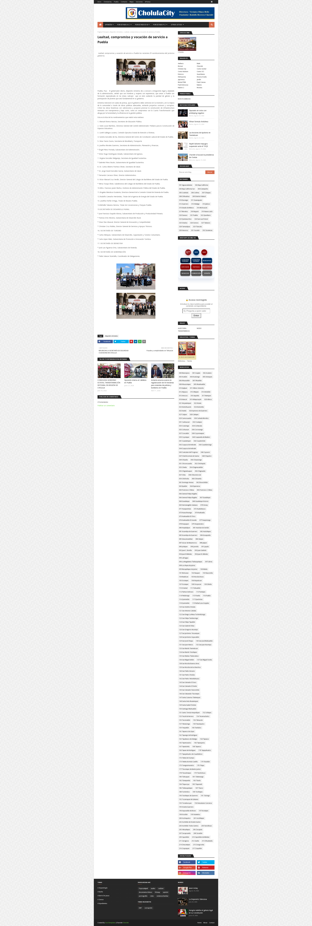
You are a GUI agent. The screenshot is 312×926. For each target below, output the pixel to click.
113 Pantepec (200, 592)
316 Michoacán (202, 208)
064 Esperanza (195, 486)
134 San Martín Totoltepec (188, 652)
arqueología (103, 888)
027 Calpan (183, 414)
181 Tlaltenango (198, 777)
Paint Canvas (201, 82)
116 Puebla (206, 596)
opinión (165, 892)
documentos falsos (145, 892)
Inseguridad (207, 267)
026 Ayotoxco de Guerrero (198, 411)
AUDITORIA (182, 328)
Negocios (185, 273)
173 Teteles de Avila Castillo (188, 762)
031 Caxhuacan (184, 422)
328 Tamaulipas (184, 226)
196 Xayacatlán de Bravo (187, 811)
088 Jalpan (203, 543)
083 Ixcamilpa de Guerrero (188, 535)
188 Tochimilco (184, 792)
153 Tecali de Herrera (186, 716)
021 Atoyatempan (185, 403)
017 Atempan (206, 396)
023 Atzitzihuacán (185, 407)
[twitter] (205, 862)
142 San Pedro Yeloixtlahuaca (189, 679)
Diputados (185, 267)
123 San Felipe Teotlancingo (188, 618)
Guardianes (201, 74)
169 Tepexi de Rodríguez (187, 750)
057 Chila (182, 475)
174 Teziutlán (205, 762)
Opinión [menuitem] (108, 25)
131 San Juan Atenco (186, 645)
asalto (153, 888)
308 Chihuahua (184, 196)
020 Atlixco (208, 399)
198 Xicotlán (183, 814)
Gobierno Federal (185, 260)
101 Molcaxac (184, 573)
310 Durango (183, 200)
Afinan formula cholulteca (198, 122)
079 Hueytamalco (198, 524)
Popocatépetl (143, 888)
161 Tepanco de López (186, 731)
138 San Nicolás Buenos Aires (189, 663)
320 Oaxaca (183, 215)
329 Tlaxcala (197, 226)
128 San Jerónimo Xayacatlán (189, 637)
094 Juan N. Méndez (201, 554)
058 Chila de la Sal (195, 475)
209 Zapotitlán (184, 837)
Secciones (139, 2)
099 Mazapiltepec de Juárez (188, 569)
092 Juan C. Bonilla (185, 550)
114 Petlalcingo (184, 596)
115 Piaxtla (196, 596)
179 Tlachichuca (199, 773)
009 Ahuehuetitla (199, 384)
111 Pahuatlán (195, 588)
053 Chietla (183, 467)
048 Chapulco (206, 456)
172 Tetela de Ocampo (186, 758)
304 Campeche (203, 189)
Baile (198, 63)
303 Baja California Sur (187, 189)
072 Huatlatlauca (199, 509)
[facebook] (211, 2)
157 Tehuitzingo (184, 724)
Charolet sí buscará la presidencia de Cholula (201, 156)
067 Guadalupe (205, 497)
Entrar (196, 316)
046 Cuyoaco (205, 452)
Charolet (200, 66)
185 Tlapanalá (197, 784)
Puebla (116, 2)
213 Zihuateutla (207, 841)
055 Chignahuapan (185, 471)
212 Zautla (195, 841)
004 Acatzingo (195, 377)
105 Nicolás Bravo (197, 577)
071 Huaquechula (185, 509)
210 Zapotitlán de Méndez (200, 837)
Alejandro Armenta (116, 32)
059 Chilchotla (184, 479)
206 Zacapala (197, 829)
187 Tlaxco (199, 788)
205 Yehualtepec (184, 829)
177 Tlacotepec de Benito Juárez (190, 769)
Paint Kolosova (183, 85)
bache (101, 892)
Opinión (207, 273)
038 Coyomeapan (198, 433)
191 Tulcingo (205, 795)
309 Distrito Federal (199, 196)
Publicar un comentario (106, 406)
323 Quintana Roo (185, 219)
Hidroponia (182, 77)
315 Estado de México (186, 208)
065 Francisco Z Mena (186, 490)
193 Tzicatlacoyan (185, 803)
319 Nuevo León (207, 211)
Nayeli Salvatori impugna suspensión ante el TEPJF (198, 145)
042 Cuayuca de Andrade (187, 445)
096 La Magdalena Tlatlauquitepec (190, 562)
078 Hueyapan (184, 524)
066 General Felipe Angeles (188, 494)
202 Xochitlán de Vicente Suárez (189, 822)
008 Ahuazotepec (185, 384)
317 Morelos (183, 211)
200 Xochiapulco (184, 818)
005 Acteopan (207, 377)
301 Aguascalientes (185, 185)
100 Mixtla (203, 569)
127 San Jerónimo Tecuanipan (189, 633)
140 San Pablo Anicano (187, 671)
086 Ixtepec (199, 539)
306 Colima (195, 193)
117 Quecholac (197, 599)
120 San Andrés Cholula (187, 607)
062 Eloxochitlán (202, 482)
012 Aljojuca (183, 392)
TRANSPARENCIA (184, 331)
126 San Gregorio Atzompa (188, 629)
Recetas (199, 87)
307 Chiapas (206, 193)
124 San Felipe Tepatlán (187, 622)
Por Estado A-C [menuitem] (123, 25)
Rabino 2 (181, 87)
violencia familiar (162, 896)
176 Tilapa (200, 765)
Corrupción (196, 273)
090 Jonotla (194, 546)
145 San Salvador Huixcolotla (189, 690)
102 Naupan (196, 573)
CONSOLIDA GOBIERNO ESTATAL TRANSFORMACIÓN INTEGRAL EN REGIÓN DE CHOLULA (109, 384)
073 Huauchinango (185, 513)
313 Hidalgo (195, 204)
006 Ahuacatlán (184, 380)
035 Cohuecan (184, 430)
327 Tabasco (205, 223)
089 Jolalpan (183, 546)
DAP (140, 908)
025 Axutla (182, 411)
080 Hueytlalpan (184, 528)
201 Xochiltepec (199, 818)
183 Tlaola (196, 780)
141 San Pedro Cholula (187, 675)
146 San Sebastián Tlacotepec (189, 694)
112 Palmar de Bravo (186, 592)
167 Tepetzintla (184, 746)
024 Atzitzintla (199, 407)
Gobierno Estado (196, 260)
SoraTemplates (110, 923)
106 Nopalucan (196, 580)
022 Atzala (197, 403)
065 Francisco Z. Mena (204, 490)
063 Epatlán (183, 486)
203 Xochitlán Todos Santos (188, 826)
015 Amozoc (183, 396)
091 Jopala (205, 546)
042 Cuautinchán (199, 441)
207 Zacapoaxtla (184, 833)
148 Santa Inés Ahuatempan (188, 701)
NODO (204, 252)
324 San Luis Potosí (201, 219)
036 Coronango (197, 430)
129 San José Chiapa (186, 641)
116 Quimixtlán (184, 599)
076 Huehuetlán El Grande (187, 520)
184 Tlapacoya (184, 784)
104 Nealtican (183, 577)
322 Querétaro (206, 215)
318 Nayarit (195, 211)
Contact (211, 923)
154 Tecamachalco (202, 716)
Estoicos (181, 74)
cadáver (161, 888)
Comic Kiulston (183, 71)
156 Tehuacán (198, 720)
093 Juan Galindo (200, 550)
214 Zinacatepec (184, 845)
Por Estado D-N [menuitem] (141, 25)
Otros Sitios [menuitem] (176, 25)
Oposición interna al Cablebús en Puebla (135, 381)
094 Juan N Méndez (185, 554)
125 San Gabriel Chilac (186, 626)
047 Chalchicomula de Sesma (189, 456)
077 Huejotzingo (205, 520)
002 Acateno (207, 373)
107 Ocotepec (183, 584)
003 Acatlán (183, 377)
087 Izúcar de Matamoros (188, 543)
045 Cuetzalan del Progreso (188, 452)
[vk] (205, 873)
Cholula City (182, 69)
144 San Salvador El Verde (188, 686)
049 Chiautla (183, 460)
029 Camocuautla (185, 418)
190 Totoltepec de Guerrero (188, 795)
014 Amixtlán (206, 392)
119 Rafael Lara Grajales (200, 603)
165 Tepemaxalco (185, 743)
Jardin (199, 79)
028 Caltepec (194, 414)
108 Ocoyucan (196, 584)
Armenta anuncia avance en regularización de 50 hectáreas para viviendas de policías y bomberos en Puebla (162, 384)
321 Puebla (194, 215)
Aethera (180, 63)
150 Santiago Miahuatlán (187, 709)
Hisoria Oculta (202, 77)
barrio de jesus (104, 896)
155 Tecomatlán (184, 720)
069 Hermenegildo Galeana (188, 505)
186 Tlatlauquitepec (185, 788)
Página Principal (103, 32)
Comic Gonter (201, 69)
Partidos (196, 267)
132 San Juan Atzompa (203, 645)
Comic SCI (200, 71)
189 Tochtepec (198, 792)
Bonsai (180, 66)
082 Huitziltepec (205, 531)
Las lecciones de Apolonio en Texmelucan (199, 134)
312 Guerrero (183, 204)
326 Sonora (194, 223)
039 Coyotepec (184, 437)
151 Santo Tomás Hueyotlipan (189, 712)
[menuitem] (100, 25)
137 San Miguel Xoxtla (204, 660)
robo (152, 896)
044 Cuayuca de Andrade (187, 448)
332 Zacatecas (207, 230)
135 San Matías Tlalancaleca (188, 656)
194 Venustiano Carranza (203, 803)
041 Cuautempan (185, 441)
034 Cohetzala (197, 426)
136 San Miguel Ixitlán (186, 660)
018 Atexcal (183, 399)
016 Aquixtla (195, 396)
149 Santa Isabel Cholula (187, 705)
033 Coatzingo (184, 426)
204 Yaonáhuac (206, 826)
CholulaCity (108, 2)
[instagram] (187, 873)
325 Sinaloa (183, 223)
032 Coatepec (197, 422)
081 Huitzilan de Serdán (201, 528)
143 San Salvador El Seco (187, 682)
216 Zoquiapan (184, 848)
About (205, 923)
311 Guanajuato (196, 200)
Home (199, 923)
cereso (101, 899)
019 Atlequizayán (195, 399)
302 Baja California (201, 185)
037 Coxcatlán (184, 433)
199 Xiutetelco (195, 814)
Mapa (131, 2)
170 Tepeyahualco (205, 750)
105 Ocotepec (183, 580)
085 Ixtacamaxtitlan (186, 539)
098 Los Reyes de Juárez (187, 565)
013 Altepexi (194, 392)
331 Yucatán (195, 230)
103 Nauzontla (208, 573)
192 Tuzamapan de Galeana (188, 799)
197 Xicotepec (203, 811)
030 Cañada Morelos (201, 418)
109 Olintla (208, 584)
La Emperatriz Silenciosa (198, 899)
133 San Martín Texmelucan (188, 648)
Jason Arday (193, 888)
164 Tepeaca (204, 739)
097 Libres (208, 562)
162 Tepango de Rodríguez (188, 735)
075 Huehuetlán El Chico (187, 516)
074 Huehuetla (200, 513)
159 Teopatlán (184, 728)
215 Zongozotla (198, 845)
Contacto (124, 2)
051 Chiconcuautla (185, 463)
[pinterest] (205, 868)
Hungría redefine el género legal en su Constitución (201, 911)
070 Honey (204, 505)
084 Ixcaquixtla (205, 535)
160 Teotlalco (196, 728)
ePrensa (147, 2)
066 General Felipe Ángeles (188, 497)
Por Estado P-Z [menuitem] (159, 25)
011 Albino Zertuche (197, 388)
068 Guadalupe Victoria (200, 501)
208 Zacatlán (198, 833)
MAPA (196, 252)
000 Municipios (184, 373)
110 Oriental (183, 588)
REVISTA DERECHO (184, 99)
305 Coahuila (183, 193)
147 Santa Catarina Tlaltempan (189, 697)
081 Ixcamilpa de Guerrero (188, 531)
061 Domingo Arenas (186, 482)
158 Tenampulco (198, 724)
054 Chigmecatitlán (196, 467)
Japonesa (181, 79)
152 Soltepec (207, 712)
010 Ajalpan (183, 388)
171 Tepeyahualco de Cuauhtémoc (190, 754)
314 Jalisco (206, 204)
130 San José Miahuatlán (204, 641)
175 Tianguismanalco (186, 765)
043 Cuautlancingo (205, 445)
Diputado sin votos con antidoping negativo (197, 112)
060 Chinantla (196, 479)
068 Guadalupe (184, 501)
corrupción (148, 908)
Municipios (207, 260)
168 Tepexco (196, 746)
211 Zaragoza (184, 841)
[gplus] (187, 868)
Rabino (199, 85)
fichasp (157, 892)
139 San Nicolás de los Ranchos (190, 667)
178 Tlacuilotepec (185, 773)
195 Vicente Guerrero (186, 807)
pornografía (143, 896)
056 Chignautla (200, 471)
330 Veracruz (183, 230)
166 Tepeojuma (199, 743)
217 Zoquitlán (197, 848)
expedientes (103, 903)
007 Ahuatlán (197, 380)
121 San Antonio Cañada (187, 611)
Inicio (99, 2)
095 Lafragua (183, 558)
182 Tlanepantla (184, 780)
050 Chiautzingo (196, 460)
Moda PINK (182, 82)
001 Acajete (196, 373)
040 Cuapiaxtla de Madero (201, 437)
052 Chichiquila (200, 463)
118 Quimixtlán (184, 603)
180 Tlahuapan (184, 777)
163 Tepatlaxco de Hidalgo (188, 739)
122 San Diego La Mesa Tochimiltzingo (192, 614)
